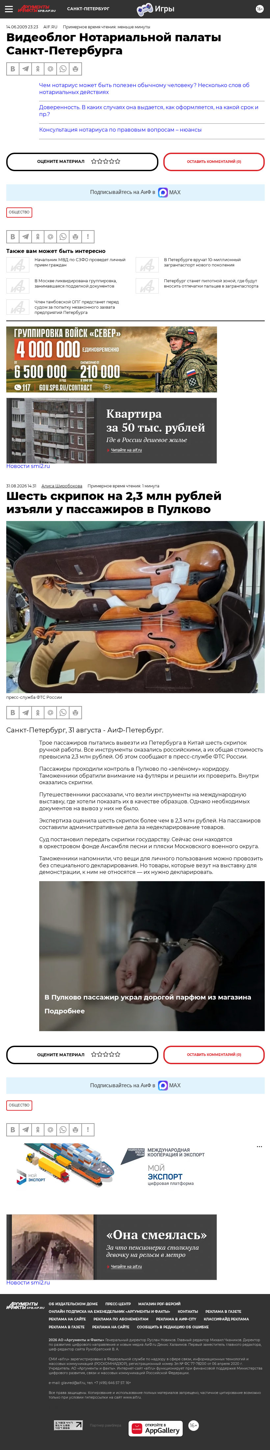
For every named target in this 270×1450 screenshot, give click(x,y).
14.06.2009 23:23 (22, 26)
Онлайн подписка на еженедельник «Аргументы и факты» (109, 1312)
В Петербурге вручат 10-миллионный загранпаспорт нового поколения (202, 262)
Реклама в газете (223, 1312)
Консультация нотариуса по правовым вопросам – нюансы (120, 130)
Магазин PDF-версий (159, 1304)
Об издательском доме (73, 1304)
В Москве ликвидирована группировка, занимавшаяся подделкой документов (76, 283)
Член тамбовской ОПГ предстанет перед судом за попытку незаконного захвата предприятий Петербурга (77, 307)
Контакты (188, 1312)
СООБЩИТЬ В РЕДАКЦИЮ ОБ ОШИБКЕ (173, 1327)
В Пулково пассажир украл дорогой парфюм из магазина (147, 997)
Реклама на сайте (67, 1319)
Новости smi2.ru (28, 466)
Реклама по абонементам (121, 1319)
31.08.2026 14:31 (21, 485)
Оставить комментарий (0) (214, 162)
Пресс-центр (118, 1304)
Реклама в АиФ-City (176, 1319)
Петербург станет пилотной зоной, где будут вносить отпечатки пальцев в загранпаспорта (211, 283)
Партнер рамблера (105, 1425)
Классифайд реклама (226, 1319)
